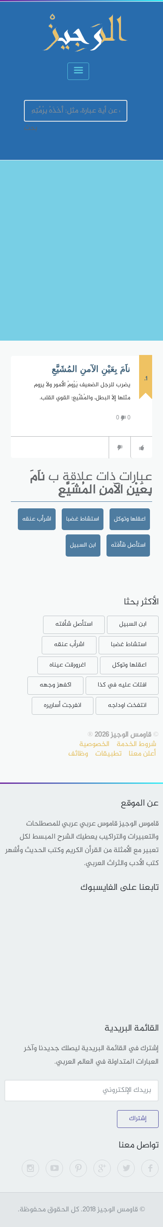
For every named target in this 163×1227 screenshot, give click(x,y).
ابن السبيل (83, 545)
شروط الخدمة (136, 744)
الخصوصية (94, 744)
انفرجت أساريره (62, 705)
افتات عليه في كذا (122, 685)
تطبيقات (108, 754)
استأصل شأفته (74, 624)
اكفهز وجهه (55, 685)
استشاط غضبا (82, 519)
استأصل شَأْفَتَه (128, 545)
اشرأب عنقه (36, 519)
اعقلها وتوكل (130, 519)
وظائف (78, 754)
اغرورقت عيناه (68, 665)
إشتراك (137, 1118)
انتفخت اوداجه (127, 705)
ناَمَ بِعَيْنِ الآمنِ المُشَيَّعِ (91, 369)
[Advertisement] (81, 250)
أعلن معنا (142, 754)
